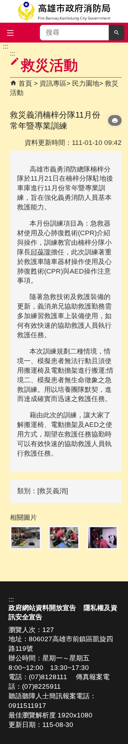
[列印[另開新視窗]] (115, 120)
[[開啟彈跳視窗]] (25, 537)
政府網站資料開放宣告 (42, 607)
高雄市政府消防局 (64, 11)
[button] (116, 32)
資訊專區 (52, 83)
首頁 (25, 83)
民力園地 (85, 83)
